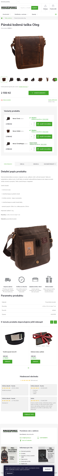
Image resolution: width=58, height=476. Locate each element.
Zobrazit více (29, 414)
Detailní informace (23, 86)
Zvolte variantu (39, 93)
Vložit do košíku (45, 124)
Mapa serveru (24, 459)
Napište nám (24, 463)
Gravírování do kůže (25, 461)
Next (55, 322)
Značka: (52, 100)
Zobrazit (7, 361)
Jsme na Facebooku (27, 440)
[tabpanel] (15, 345)
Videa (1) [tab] (22, 164)
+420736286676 (43, 438)
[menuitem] (7, 14)
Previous (51, 322)
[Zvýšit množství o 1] (34, 123)
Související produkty (49, 164)
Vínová (47, 346)
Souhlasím (48, 469)
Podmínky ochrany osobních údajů (28, 456)
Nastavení (9, 473)
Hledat (34, 8)
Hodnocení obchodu (29, 376)
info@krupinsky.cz (26, 438)
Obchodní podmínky (5, 2)
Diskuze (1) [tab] (36, 164)
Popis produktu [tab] (8, 164)
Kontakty (23, 453)
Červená (38, 346)
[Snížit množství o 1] (34, 125)
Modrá (43, 346)
